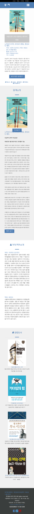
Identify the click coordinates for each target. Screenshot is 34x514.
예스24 (8, 82)
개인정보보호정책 (19, 492)
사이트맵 (22, 1)
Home (14, 1)
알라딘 (20, 82)
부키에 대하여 (8, 492)
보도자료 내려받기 (17, 76)
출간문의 (8, 494)
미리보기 (17, 130)
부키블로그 (27, 1)
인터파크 (26, 82)
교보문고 (14, 82)
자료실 (18, 1)
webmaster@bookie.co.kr (17, 504)
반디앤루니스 (17, 83)
